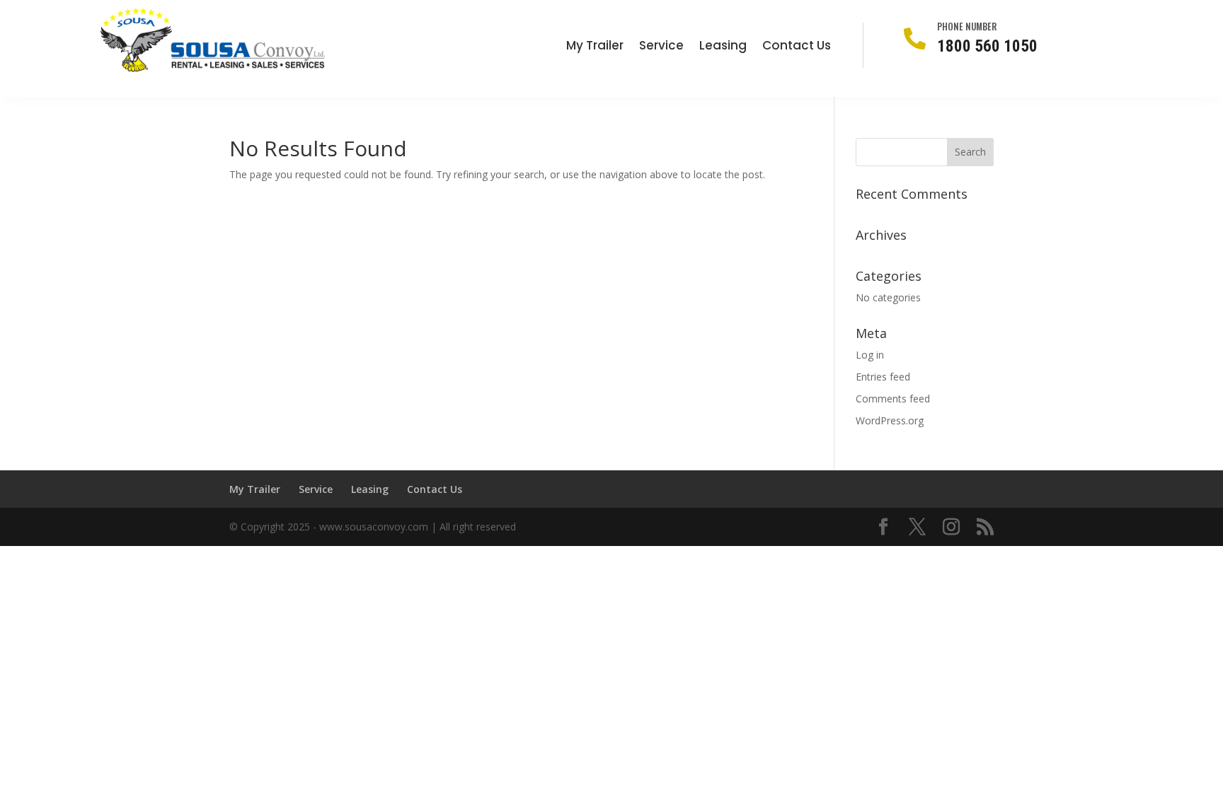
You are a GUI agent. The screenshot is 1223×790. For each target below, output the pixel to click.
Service (661, 47)
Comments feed (893, 398)
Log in (870, 354)
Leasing (723, 47)
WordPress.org (890, 420)
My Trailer (595, 47)
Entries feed (883, 376)
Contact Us (796, 47)
